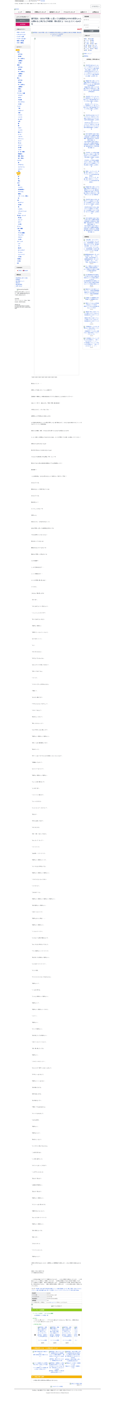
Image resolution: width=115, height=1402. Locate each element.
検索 (92, 31)
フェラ (19, 149)
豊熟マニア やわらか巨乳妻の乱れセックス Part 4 (91, 307)
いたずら (20, 209)
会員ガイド (83, 12)
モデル (19, 97)
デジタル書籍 (21, 232)
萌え (19, 171)
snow (75, 1288)
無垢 (58, 1288)
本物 (90, 50)
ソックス (20, 130)
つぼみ (41, 1288)
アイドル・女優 (21, 93)
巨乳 (93, 43)
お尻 (19, 121)
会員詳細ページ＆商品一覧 (41, 1315)
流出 (49, 1288)
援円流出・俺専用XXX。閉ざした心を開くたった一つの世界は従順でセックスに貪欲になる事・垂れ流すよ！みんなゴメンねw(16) (67, 1335)
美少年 (19, 248)
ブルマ (19, 128)
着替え (19, 193)
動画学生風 (20, 40)
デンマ (19, 141)
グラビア (20, 95)
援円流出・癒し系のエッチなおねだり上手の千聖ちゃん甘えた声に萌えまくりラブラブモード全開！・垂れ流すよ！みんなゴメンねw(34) (42, 1335)
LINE (74, 1290)
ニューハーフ (21, 254)
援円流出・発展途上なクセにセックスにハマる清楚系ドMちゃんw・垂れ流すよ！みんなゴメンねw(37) (55, 1335)
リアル (64, 1290)
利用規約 (18, 279)
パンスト (20, 115)
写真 (18, 52)
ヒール (19, 134)
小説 (19, 230)
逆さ (93, 48)
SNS (72, 1290)
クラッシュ (20, 138)
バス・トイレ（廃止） (23, 196)
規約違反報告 (19, 284)
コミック (20, 219)
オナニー (20, 145)
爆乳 (90, 47)
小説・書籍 (20, 228)
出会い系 (46, 1290)
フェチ (18, 106)
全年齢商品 (95, 6)
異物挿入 (20, 154)
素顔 (51, 1288)
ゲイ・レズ (20, 241)
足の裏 (19, 147)
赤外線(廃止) (21, 189)
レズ (19, 243)
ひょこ (18, 173)
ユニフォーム (21, 167)
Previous (35, 1335)
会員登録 (22, 24)
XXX (18, 183)
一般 (17, 263)
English (26, 270)
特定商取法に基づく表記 (22, 278)
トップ (20, 12)
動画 (18, 65)
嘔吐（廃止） (21, 156)
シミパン (20, 117)
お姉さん (96, 47)
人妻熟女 (20, 60)
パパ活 (50, 1290)
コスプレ (19, 160)
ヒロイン (20, 169)
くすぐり (20, 136)
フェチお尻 (20, 36)
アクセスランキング (69, 12)
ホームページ (53, 1302)
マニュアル (20, 235)
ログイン (22, 20)
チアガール (20, 164)
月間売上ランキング (40, 12)
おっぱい (20, 119)
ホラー (19, 222)
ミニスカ (87, 48)
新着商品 (28, 12)
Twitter (77, 1290)
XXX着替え (20, 42)
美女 (90, 45)
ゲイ (19, 245)
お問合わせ (95, 12)
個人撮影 (41, 1290)
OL (96, 43)
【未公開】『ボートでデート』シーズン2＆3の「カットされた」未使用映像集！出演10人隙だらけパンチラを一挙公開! (91, 248)
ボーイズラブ (21, 250)
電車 (93, 40)
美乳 (86, 50)
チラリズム (20, 191)
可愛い (72, 1288)
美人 (97, 48)
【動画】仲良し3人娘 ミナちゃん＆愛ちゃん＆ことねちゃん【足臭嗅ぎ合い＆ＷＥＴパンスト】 (91, 320)
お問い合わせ (19, 286)
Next (79, 1335)
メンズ (18, 50)
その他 (19, 62)
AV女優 (20, 99)
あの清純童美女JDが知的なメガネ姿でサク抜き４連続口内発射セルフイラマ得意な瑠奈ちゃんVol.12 (91, 283)
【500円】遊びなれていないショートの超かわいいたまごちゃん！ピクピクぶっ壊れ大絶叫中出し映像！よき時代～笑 (91, 74)
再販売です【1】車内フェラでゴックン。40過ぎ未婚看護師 (91, 293)
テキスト (20, 237)
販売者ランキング (55, 12)
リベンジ (55, 1288)
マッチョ (20, 252)
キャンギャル (21, 102)
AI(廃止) (19, 258)
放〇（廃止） (21, 158)
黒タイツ (20, 132)
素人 (18, 78)
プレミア (68, 1290)
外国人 (19, 88)
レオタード (20, 110)
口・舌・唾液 (21, 151)
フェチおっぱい (21, 38)
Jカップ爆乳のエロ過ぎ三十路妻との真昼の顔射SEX (91, 270)
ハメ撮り (37, 1290)
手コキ (19, 143)
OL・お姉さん (21, 58)
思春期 (61, 1288)
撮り (19, 185)
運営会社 (18, 282)
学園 (19, 174)
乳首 (86, 47)
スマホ (78, 1288)
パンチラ (20, 187)
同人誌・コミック (21, 215)
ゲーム (18, 226)
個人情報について (20, 281)
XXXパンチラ (21, 32)
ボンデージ (20, 202)
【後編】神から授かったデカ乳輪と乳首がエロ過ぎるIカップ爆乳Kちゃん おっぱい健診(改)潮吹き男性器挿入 (91, 89)
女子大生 (20, 54)
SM (18, 200)
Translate (42, 1)
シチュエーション (21, 34)
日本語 (19, 270)
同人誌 (19, 217)
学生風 (19, 56)
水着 (19, 112)
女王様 (19, 204)
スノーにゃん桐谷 (42, 1340)
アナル (19, 213)
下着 (19, 108)
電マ (53, 1290)
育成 (47, 1288)
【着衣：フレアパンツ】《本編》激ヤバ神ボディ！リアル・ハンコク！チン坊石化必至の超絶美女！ (91, 180)
